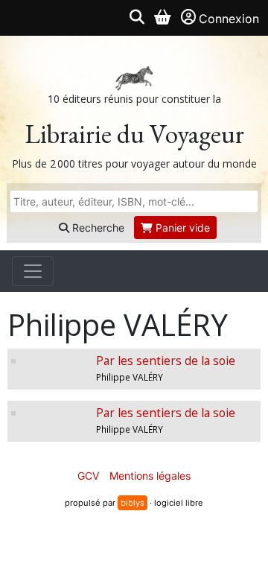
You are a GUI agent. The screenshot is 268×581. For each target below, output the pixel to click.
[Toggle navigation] (33, 271)
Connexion (229, 18)
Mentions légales (150, 475)
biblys (132, 503)
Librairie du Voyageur (134, 133)
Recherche (96, 227)
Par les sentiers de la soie (165, 361)
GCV (88, 475)
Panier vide (181, 227)
